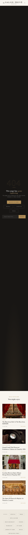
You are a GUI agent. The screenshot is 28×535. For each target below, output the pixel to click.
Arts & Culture (14, 518)
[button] (3, 3)
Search (22, 216)
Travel (21, 514)
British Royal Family (14, 533)
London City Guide (10, 529)
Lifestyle (19, 206)
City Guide (19, 525)
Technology (9, 525)
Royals (8, 206)
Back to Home (15, 202)
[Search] (25, 3)
